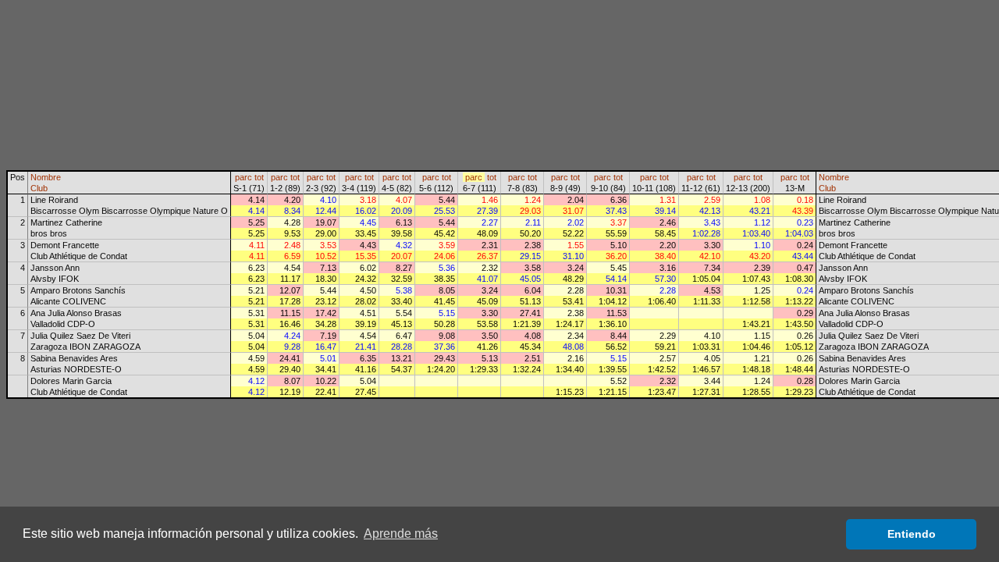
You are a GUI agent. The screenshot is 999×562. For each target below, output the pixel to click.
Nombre (45, 177)
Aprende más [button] (401, 533)
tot (259, 177)
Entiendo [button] (911, 534)
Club (39, 188)
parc (243, 177)
